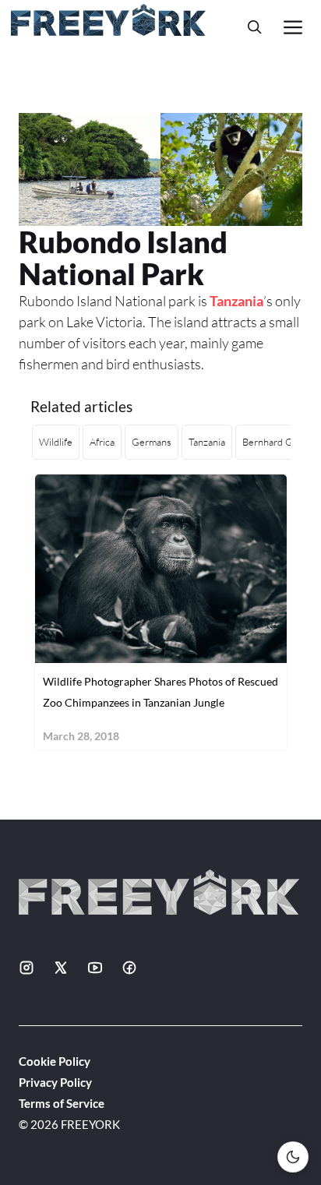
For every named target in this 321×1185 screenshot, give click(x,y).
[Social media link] (26, 967)
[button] (255, 27)
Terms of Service (61, 1103)
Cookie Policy (54, 1061)
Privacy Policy (55, 1082)
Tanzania (236, 300)
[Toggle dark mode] (293, 1157)
